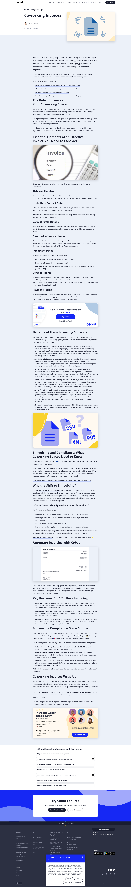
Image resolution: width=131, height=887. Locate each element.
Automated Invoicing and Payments (22, 844)
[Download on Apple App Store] (98, 853)
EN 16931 (82, 471)
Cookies (113, 883)
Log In (101, 2)
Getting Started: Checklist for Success (56, 849)
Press (68, 835)
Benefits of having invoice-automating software (52, 92)
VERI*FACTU (70, 849)
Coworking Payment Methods (55, 853)
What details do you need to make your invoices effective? (56, 89)
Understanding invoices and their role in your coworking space (57, 85)
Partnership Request (72, 847)
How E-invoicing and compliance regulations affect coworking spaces (60, 96)
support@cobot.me (64, 704)
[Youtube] (103, 874)
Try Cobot (110, 2)
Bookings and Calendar (22, 847)
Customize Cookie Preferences (73, 882)
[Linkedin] (114, 874)
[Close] (82, 857)
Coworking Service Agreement (55, 838)
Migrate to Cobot (37, 842)
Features (51, 2)
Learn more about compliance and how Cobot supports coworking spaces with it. (62, 480)
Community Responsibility (74, 837)
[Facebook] (107, 874)
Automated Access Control (23, 841)
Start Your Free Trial (57, 810)
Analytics (18, 838)
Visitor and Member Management (21, 859)
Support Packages (37, 837)
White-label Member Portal (23, 863)
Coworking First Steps (35, 10)
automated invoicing (46, 695)
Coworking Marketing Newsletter (38, 847)
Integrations (60, 2)
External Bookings (20, 856)
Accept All (78, 878)
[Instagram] (111, 874)
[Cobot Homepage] (19, 2)
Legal (93, 883)
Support (75, 2)
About (83, 2)
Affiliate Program (71, 844)
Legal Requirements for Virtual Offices (56, 842)
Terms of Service (99, 883)
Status (17, 875)
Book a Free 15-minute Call (42, 537)
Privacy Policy (107, 883)
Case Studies (36, 839)
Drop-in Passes (20, 850)
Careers (69, 842)
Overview (18, 832)
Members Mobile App (21, 836)
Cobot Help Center (38, 835)
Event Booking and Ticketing (21, 853)
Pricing (69, 2)
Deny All (69, 878)
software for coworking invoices (58, 337)
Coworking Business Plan (56, 846)
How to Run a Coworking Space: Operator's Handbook (56, 834)
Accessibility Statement (73, 839)
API (17, 872)
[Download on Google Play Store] (109, 853)
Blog (34, 844)
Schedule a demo (75, 810)
